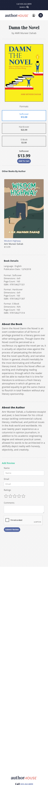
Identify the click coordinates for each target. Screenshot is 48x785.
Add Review (8, 463)
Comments (9, 502)
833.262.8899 (25, 4)
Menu (41, 15)
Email (6, 479)
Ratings (7, 490)
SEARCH (22, 7)
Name (7, 468)
